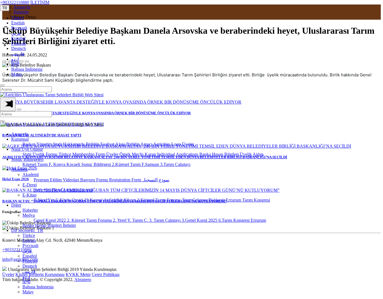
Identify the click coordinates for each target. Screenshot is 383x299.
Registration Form (125, 179)
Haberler (30, 210)
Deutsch (18, 48)
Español (18, 38)
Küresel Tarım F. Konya (44, 164)
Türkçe (17, 17)
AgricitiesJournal (78, 190)
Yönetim (44, 144)
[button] (4, 8)
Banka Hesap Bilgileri (219, 154)
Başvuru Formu (94, 179)
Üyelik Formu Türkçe (52, 154)
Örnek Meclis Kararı (138, 154)
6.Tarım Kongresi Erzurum (242, 220)
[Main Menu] (8, 104)
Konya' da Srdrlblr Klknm (113, 200)
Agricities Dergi (48, 190)
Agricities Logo (167, 144)
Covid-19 (81, 200)
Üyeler (188, 144)
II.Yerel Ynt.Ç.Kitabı (53, 200)
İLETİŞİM (39, 2)
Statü (58, 144)
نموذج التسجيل (155, 179)
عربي (16, 33)
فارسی (17, 53)
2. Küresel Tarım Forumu (90, 220)
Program (42, 179)
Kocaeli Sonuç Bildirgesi (89, 164)
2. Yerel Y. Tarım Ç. (131, 220)
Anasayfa (19, 134)
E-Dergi (29, 184)
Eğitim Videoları (65, 179)
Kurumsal (20, 139)
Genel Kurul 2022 (50, 220)
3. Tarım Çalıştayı (165, 220)
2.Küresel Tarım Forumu (159, 200)
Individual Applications (178, 154)
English (18, 22)
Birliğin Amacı (139, 144)
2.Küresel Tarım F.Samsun (136, 164)
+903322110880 (14, 2)
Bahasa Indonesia (26, 69)
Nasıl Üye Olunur (27, 149)
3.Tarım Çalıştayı (175, 164)
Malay (16, 74)
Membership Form (89, 154)
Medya (28, 215)
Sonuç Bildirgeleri (27, 159)
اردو (15, 59)
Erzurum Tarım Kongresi (248, 200)
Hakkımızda (74, 144)
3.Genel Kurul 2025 (200, 220)
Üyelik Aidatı (252, 154)
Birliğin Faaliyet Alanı (106, 144)
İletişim (69, 225)
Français (18, 43)
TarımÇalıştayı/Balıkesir (204, 200)
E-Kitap (29, 195)
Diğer (16, 205)
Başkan (29, 144)
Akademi (19, 169)
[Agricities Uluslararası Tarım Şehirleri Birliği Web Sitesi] (51, 94)
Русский (19, 28)
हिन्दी (15, 64)
